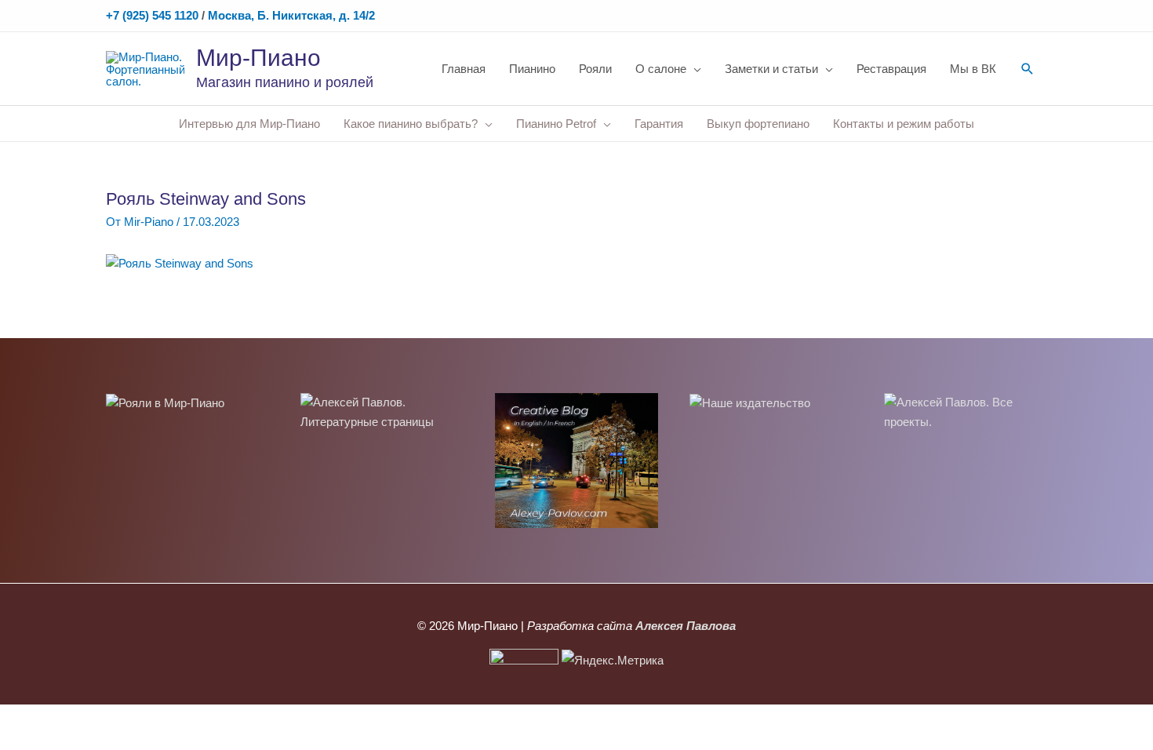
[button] (1027, 69)
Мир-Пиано (258, 58)
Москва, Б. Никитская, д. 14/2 (291, 15)
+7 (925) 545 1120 (152, 15)
